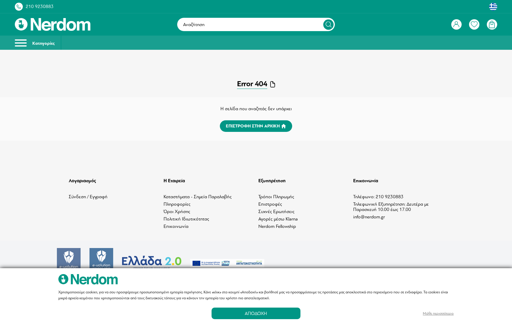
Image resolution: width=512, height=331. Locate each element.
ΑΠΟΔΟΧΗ (256, 313)
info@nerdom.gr (369, 217)
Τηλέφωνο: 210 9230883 (378, 196)
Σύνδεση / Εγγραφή (88, 196)
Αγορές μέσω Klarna (278, 219)
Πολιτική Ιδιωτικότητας (186, 219)
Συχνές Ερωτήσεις (276, 211)
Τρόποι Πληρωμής (276, 196)
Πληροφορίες (177, 204)
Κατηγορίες (43, 43)
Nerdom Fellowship (277, 226)
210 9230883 (40, 6)
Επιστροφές (270, 204)
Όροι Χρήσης (177, 211)
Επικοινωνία (176, 226)
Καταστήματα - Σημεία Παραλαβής (198, 196)
